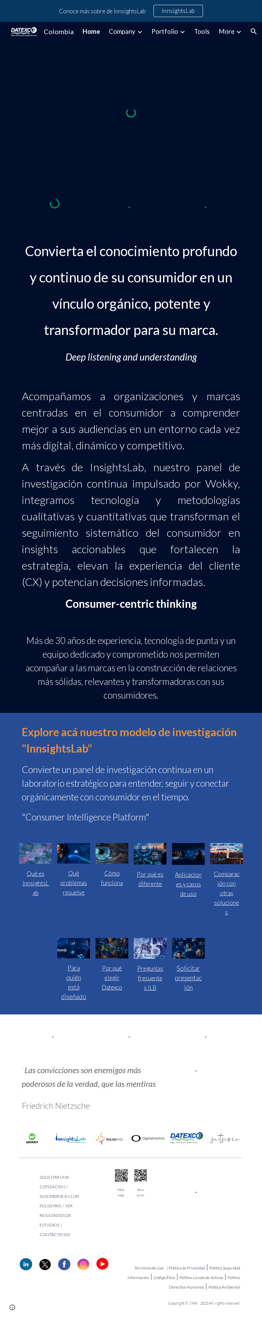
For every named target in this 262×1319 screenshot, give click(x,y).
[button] (254, 31)
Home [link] (91, 31)
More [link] (226, 31)
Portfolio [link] (164, 31)
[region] (131, 11)
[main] (131, 287)
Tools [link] (202, 31)
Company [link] (122, 31)
